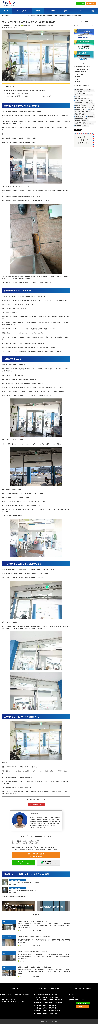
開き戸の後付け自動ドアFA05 (81, 69)
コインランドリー (89, 91)
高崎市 (85, 125)
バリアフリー (79, 100)
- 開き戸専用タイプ (8, 999)
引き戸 (91, 109)
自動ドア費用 (79, 118)
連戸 (85, 122)
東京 (85, 113)
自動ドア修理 (77, 76)
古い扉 (77, 107)
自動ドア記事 (77, 81)
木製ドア (78, 113)
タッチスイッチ (79, 95)
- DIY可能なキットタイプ (13, 1002)
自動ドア (91, 114)
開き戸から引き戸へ (88, 124)
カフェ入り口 (89, 89)
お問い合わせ (91, 3)
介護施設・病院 (90, 104)
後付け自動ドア (79, 111)
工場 (84, 109)
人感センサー (79, 104)
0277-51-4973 (80, 3)
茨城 (87, 118)
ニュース (76, 79)
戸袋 (88, 111)
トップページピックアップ (82, 98)
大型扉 (77, 109)
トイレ (77, 96)
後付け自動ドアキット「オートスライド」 (84, 71)
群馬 (84, 114)
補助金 (77, 120)
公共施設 (85, 105)
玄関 (91, 113)
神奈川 (77, 114)
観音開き (12, 896)
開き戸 (77, 124)
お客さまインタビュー (79, 74)
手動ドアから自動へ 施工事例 (11, 27)
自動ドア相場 (91, 116)
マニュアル (88, 100)
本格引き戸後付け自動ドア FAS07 (47, 25)
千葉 (92, 105)
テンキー (90, 95)
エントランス (79, 89)
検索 (93, 25)
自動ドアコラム (79, 116)
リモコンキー (88, 102)
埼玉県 (91, 107)
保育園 (77, 105)
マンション (78, 102)
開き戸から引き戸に (21, 896)
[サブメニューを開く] (95, 67)
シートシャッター (80, 93)
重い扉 (5, 896)
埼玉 (84, 107)
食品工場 (78, 125)
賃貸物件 (78, 122)
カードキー (78, 91)
